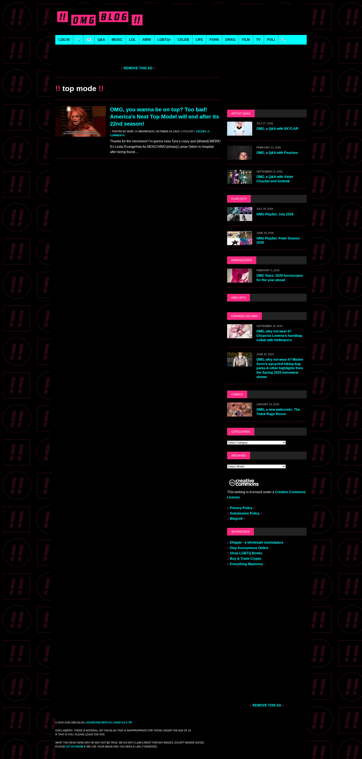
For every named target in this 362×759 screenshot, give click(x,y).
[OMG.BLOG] (100, 17)
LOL (132, 39)
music (117, 39)
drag (230, 39)
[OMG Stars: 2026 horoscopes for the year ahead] (239, 280)
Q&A (101, 39)
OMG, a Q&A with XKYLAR (277, 128)
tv (258, 39)
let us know (74, 746)
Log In (64, 39)
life (199, 39)
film (246, 39)
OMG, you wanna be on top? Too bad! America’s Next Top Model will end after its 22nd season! (164, 116)
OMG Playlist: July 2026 (274, 214)
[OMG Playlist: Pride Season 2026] (239, 242)
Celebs (201, 131)
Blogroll (236, 518)
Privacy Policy (241, 508)
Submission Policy (245, 513)
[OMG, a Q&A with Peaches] (239, 157)
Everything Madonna (246, 564)
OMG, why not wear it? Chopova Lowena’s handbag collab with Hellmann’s (279, 335)
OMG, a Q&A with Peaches (277, 152)
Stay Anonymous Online (249, 548)
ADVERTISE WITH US (99, 722)
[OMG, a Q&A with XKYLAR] (239, 133)
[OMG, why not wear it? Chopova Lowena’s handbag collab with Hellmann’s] (239, 335)
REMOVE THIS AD (138, 68)
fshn (214, 39)
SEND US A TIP (123, 722)
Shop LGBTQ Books (246, 553)
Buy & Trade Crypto (245, 558)
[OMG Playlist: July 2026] (239, 218)
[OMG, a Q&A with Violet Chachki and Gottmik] (239, 181)
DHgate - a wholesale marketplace (256, 542)
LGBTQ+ (164, 39)
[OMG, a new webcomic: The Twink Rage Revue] (239, 414)
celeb (183, 39)
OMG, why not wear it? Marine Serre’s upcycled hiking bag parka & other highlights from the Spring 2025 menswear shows (279, 368)
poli (271, 39)
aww (146, 39)
